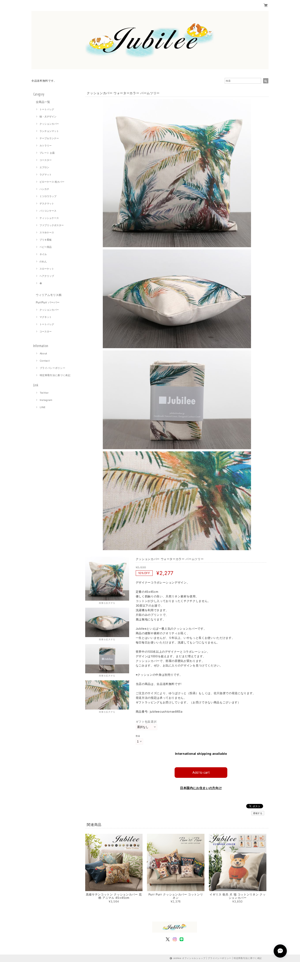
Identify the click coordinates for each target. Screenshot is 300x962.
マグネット (46, 317)
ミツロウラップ (48, 196)
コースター (46, 160)
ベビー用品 (46, 247)
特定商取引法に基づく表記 (55, 375)
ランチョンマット (49, 131)
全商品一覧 (43, 102)
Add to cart (201, 772)
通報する (257, 813)
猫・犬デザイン (48, 116)
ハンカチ (44, 189)
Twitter (44, 392)
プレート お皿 (47, 152)
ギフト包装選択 (146, 721)
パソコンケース (48, 210)
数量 (138, 736)
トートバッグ (47, 109)
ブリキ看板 (46, 239)
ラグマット (46, 174)
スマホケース (47, 232)
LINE (43, 407)
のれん (43, 261)
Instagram (46, 400)
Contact (45, 360)
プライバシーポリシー (52, 367)
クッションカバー (49, 123)
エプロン (44, 167)
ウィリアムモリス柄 (48, 295)
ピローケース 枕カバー (52, 181)
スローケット (47, 268)
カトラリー (46, 145)
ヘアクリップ (47, 275)
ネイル (43, 254)
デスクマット (47, 203)
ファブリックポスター (52, 225)
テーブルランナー (49, 138)
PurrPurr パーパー (48, 302)
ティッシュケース (49, 218)
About (43, 353)
